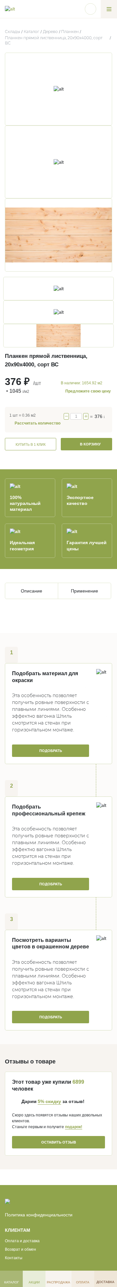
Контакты (13, 1258)
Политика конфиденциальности (38, 1214)
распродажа (58, 1282)
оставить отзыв (58, 1142)
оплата (82, 1282)
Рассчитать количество (37, 423)
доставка (105, 1282)
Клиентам (17, 1230)
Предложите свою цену (88, 391)
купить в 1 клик (31, 444)
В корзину (90, 444)
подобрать (50, 751)
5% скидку (49, 1101)
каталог (11, 1282)
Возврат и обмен (20, 1249)
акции (34, 1282)
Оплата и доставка (22, 1241)
